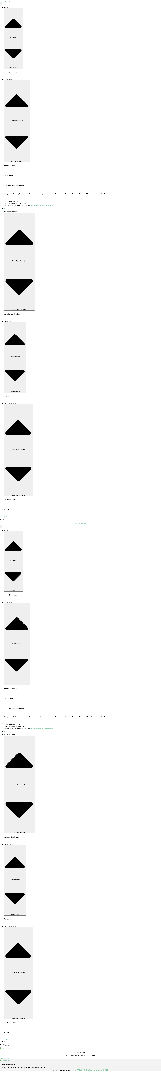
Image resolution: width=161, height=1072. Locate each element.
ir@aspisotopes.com (8, 1064)
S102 (85, 1070)
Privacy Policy (77, 1070)
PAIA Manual (92, 1070)
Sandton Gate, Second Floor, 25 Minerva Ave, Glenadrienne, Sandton (24, 1067)
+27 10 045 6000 (7, 1063)
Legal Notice (103, 1070)
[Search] (158, 521)
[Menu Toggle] (1, 3)
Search (2, 520)
